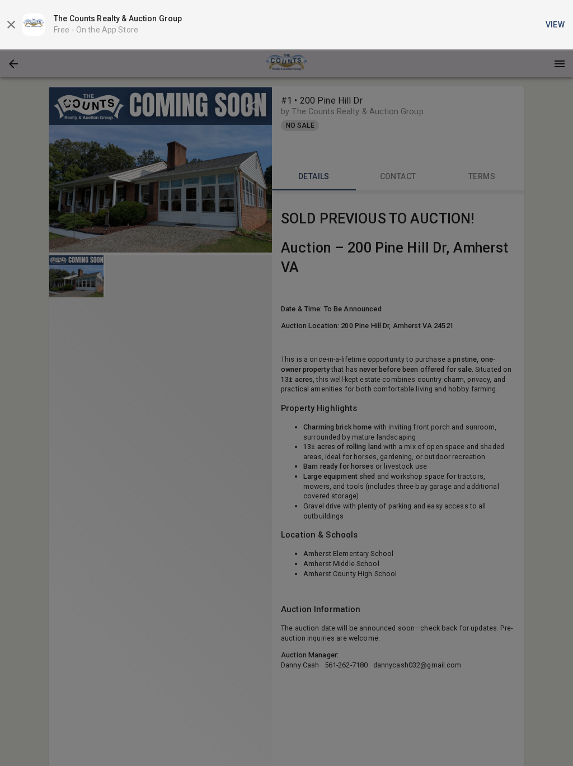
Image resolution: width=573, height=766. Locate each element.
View (555, 24)
